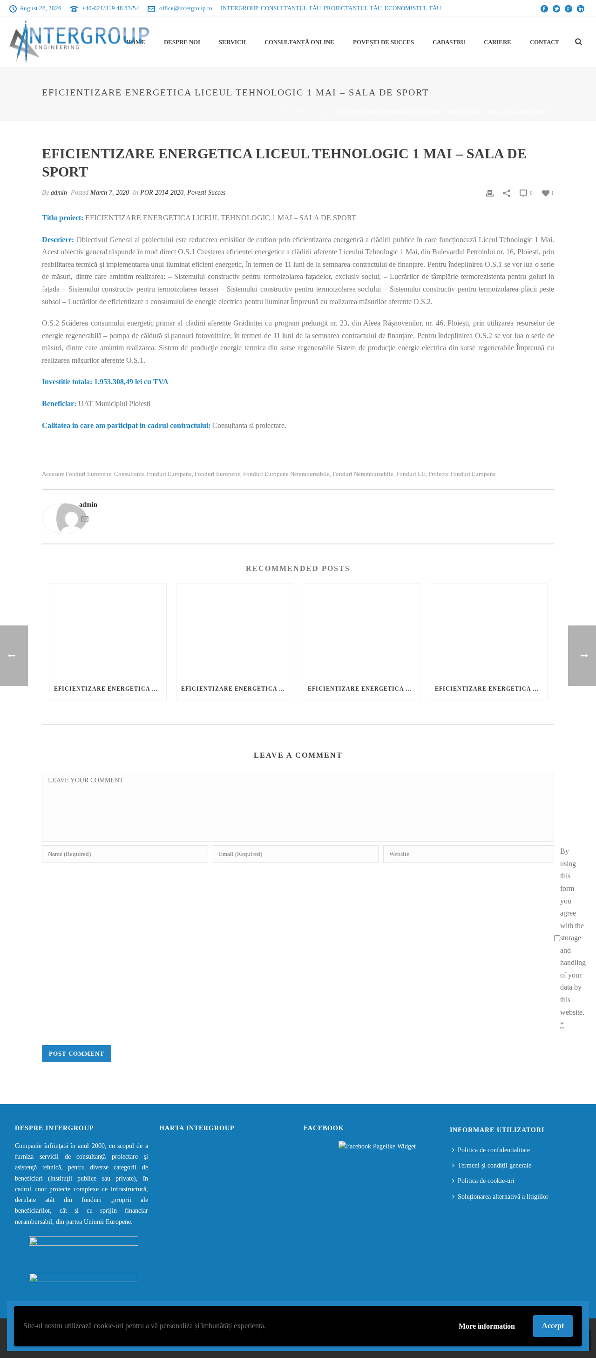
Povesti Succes (206, 192)
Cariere (497, 42)
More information (487, 1326)
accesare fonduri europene (76, 474)
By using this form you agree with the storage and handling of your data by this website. (573, 937)
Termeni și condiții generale (494, 1165)
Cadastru (449, 42)
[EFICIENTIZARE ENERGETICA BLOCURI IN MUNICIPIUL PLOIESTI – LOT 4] (488, 631)
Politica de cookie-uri (486, 1180)
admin (59, 192)
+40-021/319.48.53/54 (110, 8)
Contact (544, 42)
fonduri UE (411, 474)
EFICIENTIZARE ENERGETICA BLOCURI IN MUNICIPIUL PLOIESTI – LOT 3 (364, 689)
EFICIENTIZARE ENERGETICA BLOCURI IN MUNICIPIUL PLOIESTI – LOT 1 (110, 689)
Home (281, 112)
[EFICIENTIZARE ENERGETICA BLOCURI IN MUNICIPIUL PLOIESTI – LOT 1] (107, 631)
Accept (553, 1326)
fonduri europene (217, 474)
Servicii (232, 42)
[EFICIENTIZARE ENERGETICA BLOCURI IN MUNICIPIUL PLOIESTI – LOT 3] (361, 631)
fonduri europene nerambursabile (286, 474)
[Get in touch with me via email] (84, 520)
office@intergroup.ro (185, 8)
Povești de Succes (383, 42)
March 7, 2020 (109, 192)
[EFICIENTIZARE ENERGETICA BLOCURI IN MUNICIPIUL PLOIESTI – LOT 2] (234, 631)
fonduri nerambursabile (362, 474)
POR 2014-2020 (313, 112)
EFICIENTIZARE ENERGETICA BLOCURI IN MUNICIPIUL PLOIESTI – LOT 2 (237, 689)
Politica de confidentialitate (494, 1150)
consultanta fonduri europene (153, 474)
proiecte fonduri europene (462, 474)
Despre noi (182, 42)
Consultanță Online (299, 42)
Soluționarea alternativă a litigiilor (503, 1196)
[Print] (490, 192)
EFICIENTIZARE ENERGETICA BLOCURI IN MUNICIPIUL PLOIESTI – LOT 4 (491, 689)
